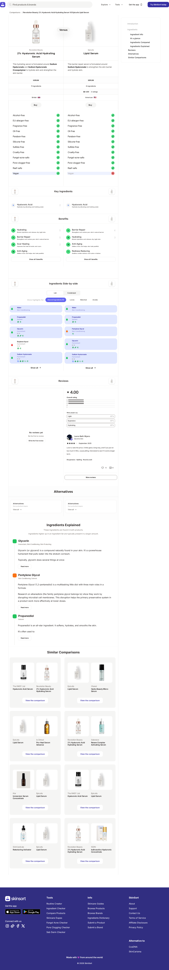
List (55, 293)
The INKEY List (19, 686)
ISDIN (93, 847)
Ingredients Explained (139, 46)
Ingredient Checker (55, 908)
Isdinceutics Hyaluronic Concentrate (101, 851)
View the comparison (35, 700)
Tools (117, 4)
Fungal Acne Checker (57, 922)
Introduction (132, 24)
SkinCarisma (135, 951)
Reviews (132, 50)
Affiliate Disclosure (138, 922)
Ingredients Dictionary (98, 918)
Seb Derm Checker (55, 932)
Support (133, 908)
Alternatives (133, 54)
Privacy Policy (136, 927)
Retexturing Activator (22, 850)
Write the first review (36, 441)
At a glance (135, 38)
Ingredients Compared (140, 42)
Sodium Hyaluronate (77, 67)
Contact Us (134, 913)
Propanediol (26, 616)
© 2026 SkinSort (84, 963)
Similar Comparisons (137, 57)
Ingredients (132, 29)
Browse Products (96, 908)
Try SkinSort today (158, 4)
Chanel (94, 686)
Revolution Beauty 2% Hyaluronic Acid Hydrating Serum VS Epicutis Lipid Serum (56, 12)
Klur (14, 793)
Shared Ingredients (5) (56, 300)
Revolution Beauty (36, 50)
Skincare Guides (96, 903)
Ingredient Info (136, 34)
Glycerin (23, 540)
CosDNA (133, 946)
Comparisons (15, 12)
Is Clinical (40, 740)
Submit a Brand (95, 927)
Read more (25, 566)
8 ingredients (91, 86)
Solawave (95, 740)
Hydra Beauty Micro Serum (99, 690)
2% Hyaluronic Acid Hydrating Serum (45, 690)
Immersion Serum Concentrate (20, 797)
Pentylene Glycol (29, 575)
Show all (34, 368)
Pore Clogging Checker (58, 927)
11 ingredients (36, 86)
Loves (72, 300)
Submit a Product (96, 922)
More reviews (91, 477)
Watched (83, 300)
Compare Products (55, 913)
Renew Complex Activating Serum (98, 743)
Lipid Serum (91, 53)
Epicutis (91, 50)
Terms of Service (137, 918)
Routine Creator (54, 903)
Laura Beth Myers (82, 436)
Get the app (134, 4)
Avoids (95, 300)
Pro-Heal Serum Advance (43, 743)
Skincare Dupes (54, 918)
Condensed (71, 293)
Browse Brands (95, 913)
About (132, 903)
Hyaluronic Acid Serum (23, 689)
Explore (104, 4)
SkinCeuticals (18, 847)
